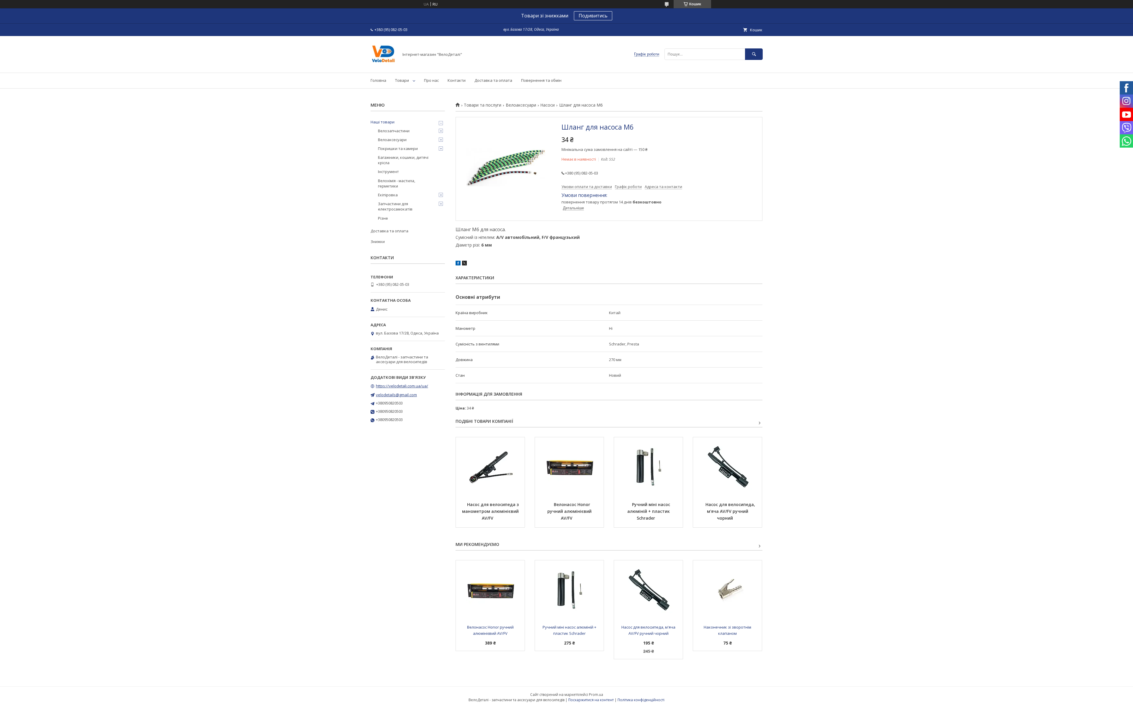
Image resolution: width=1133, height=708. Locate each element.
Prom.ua (596, 694)
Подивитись (593, 15)
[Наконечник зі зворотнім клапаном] (727, 589)
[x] (464, 264)
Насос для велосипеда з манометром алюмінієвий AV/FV (491, 511)
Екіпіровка (388, 195)
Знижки (378, 241)
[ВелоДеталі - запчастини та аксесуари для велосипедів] (383, 65)
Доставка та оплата (493, 80)
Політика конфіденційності (641, 699)
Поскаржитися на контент (591, 699)
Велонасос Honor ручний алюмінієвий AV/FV (570, 511)
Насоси (547, 105)
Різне (383, 218)
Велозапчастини (394, 130)
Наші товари (382, 122)
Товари (402, 80)
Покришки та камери (398, 148)
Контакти (457, 80)
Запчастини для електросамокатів (395, 206)
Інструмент (388, 171)
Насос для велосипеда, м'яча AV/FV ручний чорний (730, 511)
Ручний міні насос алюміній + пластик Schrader (649, 511)
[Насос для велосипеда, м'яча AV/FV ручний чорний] (727, 466)
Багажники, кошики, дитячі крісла (403, 160)
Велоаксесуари (521, 105)
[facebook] (458, 264)
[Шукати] (754, 54)
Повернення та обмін (541, 80)
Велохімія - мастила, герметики (396, 183)
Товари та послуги (482, 105)
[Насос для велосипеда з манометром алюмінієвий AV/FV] (490, 466)
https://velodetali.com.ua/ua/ (402, 386)
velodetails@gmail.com (396, 394)
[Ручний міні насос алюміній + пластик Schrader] (648, 466)
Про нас (431, 80)
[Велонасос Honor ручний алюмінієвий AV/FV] (569, 466)
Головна (378, 80)
